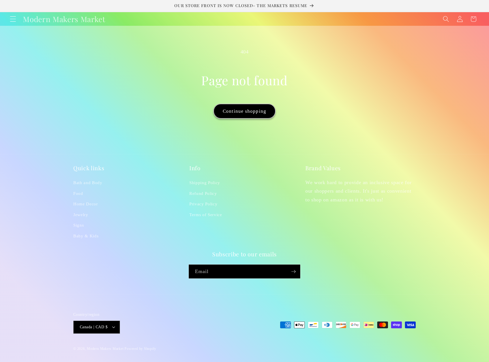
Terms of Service (205, 214)
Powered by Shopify (140, 349)
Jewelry (80, 214)
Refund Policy (203, 193)
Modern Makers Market (105, 349)
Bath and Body (87, 182)
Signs (78, 225)
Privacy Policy (203, 203)
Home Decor (85, 203)
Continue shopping (244, 111)
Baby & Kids (85, 235)
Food (78, 193)
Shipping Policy (204, 182)
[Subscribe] (293, 271)
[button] (13, 19)
